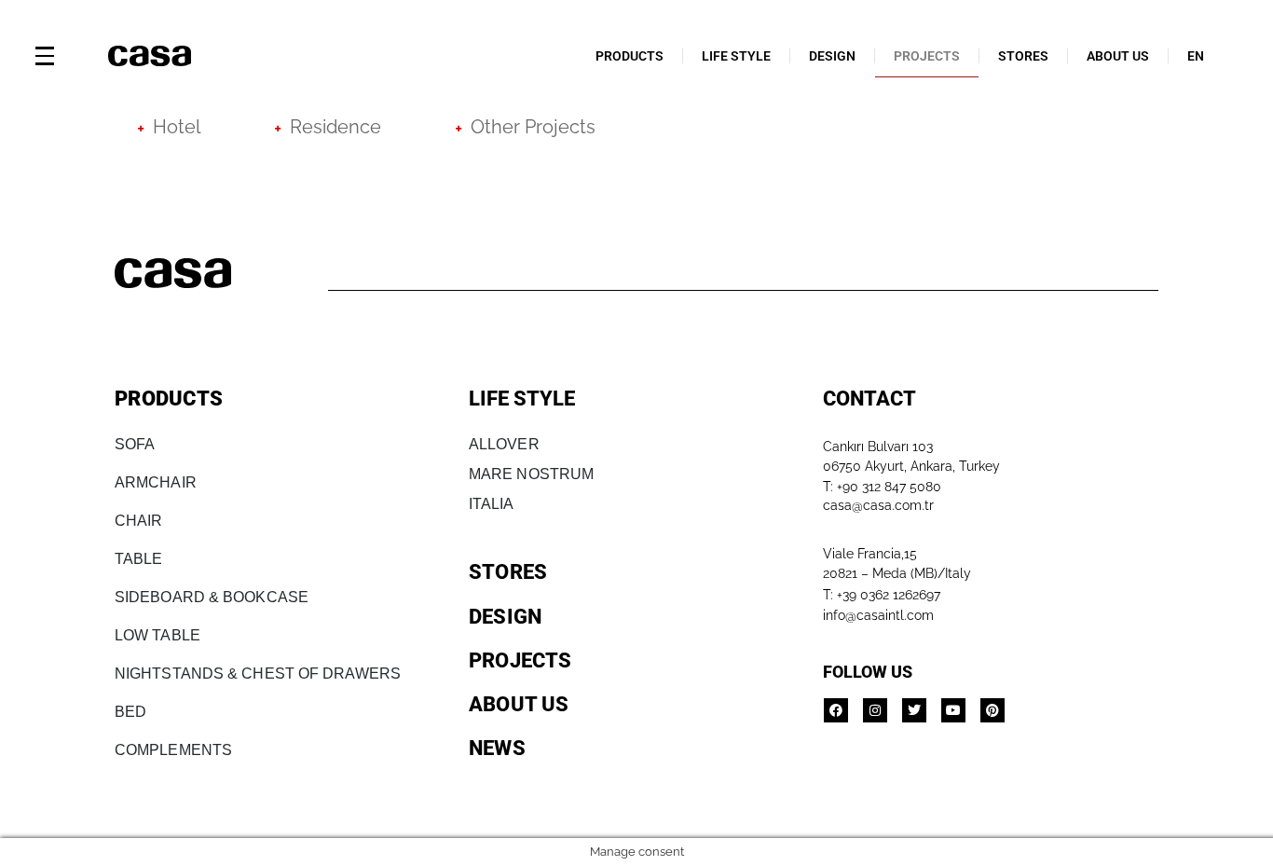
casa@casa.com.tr (878, 505)
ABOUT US (1118, 55)
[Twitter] (914, 710)
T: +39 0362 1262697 (881, 594)
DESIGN (832, 55)
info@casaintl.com (878, 615)
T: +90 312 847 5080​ (882, 486)
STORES (1023, 55)
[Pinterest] (992, 710)
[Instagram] (875, 710)
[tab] (169, 127)
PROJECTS (927, 55)
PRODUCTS (629, 55)
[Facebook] (836, 710)
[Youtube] (953, 710)
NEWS (497, 748)
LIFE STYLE (736, 55)
